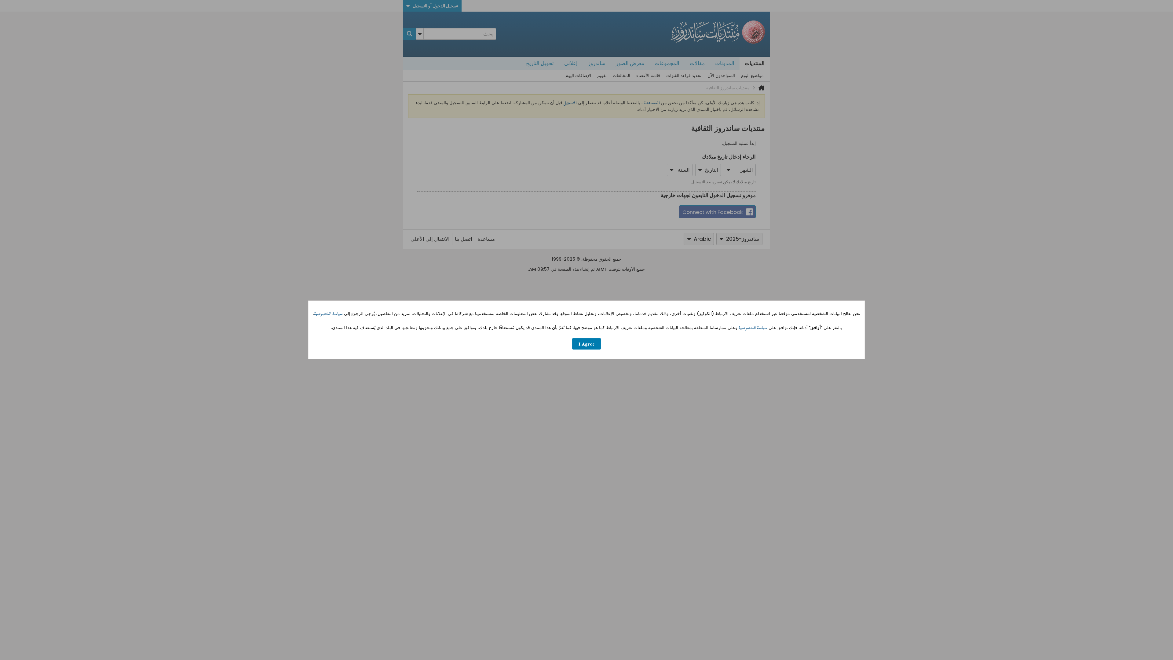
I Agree (587, 344)
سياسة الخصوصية (328, 313)
